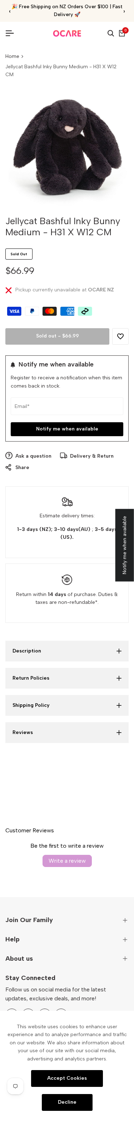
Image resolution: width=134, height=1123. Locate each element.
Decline (67, 1102)
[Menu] (12, 33)
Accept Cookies (67, 1078)
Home (12, 56)
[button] (120, 336)
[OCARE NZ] (67, 33)
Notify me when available (67, 429)
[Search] (111, 33)
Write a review (67, 860)
